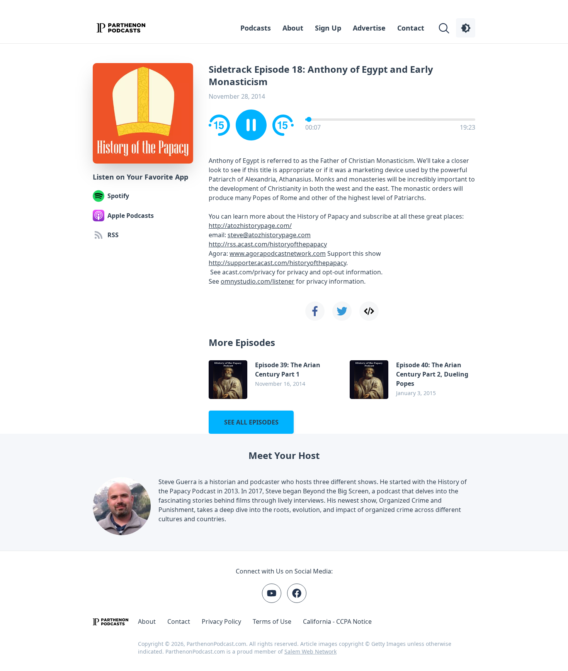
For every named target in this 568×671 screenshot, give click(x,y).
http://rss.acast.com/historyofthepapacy (268, 244)
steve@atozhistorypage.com (269, 235)
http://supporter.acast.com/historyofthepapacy (277, 262)
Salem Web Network (310, 651)
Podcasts (255, 28)
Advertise (369, 28)
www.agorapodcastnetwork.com (278, 253)
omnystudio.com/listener (257, 281)
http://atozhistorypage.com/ (250, 225)
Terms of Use (272, 621)
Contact (410, 28)
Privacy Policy (221, 621)
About (292, 28)
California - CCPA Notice (337, 621)
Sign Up (328, 28)
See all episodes (251, 422)
